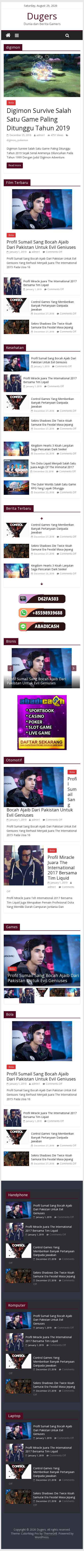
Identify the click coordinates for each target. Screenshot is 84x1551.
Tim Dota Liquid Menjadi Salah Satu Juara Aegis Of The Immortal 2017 (53, 465)
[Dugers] (8, 35)
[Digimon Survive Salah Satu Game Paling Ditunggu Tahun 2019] (42, 56)
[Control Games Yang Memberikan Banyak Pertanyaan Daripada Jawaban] (16, 300)
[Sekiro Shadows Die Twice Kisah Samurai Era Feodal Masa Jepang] (16, 322)
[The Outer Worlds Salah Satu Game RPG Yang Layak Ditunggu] (17, 482)
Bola (11, 102)
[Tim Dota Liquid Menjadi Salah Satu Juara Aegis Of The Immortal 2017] (17, 461)
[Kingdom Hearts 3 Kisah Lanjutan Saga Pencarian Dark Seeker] (17, 444)
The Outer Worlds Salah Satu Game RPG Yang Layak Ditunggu (53, 486)
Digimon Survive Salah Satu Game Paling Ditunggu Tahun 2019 (39, 119)
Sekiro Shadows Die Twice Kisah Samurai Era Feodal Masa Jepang (52, 325)
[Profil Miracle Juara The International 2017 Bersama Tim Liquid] (12, 279)
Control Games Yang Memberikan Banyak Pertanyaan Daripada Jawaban (52, 305)
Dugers (42, 16)
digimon (11, 140)
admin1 (41, 135)
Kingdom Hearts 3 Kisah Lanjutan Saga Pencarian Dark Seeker (52, 447)
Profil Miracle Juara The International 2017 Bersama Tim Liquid (62, 867)
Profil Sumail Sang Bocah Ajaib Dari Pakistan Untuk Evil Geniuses (41, 244)
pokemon (22, 140)
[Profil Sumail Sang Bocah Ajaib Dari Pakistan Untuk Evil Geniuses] (42, 191)
